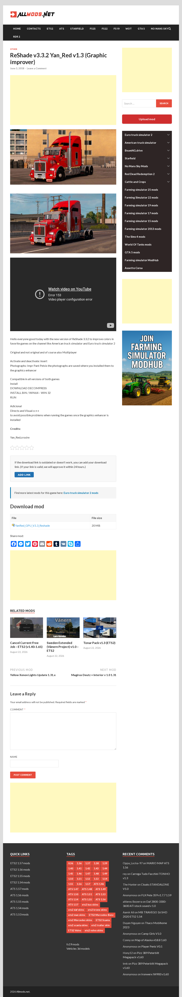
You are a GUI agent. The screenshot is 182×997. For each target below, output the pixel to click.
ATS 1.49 (101, 889)
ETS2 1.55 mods (20, 876)
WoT (128, 28)
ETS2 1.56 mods (20, 869)
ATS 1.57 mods (19, 888)
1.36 (79, 863)
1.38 (96, 863)
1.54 (104, 878)
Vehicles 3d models (78, 948)
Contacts (34, 28)
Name (13, 756)
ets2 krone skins (97, 909)
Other (13, 49)
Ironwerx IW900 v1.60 (155, 974)
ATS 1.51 (87, 894)
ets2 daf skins (76, 909)
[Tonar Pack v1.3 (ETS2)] (99, 638)
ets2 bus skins (90, 904)
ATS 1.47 (73, 889)
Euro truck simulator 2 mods (81, 492)
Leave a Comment (37, 68)
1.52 (87, 878)
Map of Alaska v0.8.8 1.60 (150, 940)
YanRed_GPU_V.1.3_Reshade (32, 525)
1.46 (79, 873)
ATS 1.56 (101, 899)
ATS (61, 28)
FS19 (116, 28)
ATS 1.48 (87, 889)
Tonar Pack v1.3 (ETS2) (99, 643)
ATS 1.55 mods (19, 901)
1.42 (87, 868)
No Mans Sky (159, 28)
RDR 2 (16, 36)
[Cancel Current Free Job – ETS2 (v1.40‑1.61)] (26, 638)
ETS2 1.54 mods (20, 882)
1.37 (87, 863)
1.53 (96, 878)
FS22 (105, 28)
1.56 (79, 884)
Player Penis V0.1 (151, 946)
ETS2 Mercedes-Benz (101, 915)
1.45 (70, 873)
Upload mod (147, 119)
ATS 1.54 (73, 899)
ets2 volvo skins (94, 930)
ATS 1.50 (73, 894)
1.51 (79, 878)
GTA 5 (141, 28)
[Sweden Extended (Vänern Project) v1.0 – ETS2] (63, 638)
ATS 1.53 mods (19, 914)
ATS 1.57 (73, 904)
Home (17, 28)
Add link (24, 474)
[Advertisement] (63, 100)
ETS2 (50, 28)
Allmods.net (23, 991)
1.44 (104, 868)
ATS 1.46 (99, 884)
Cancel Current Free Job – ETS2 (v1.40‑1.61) (26, 645)
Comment (17, 709)
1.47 (87, 873)
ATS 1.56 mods (19, 895)
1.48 (96, 873)
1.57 (87, 884)
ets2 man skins (76, 915)
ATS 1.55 (87, 899)
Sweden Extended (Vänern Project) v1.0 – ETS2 (63, 647)
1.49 (104, 873)
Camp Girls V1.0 (151, 933)
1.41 (79, 868)
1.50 (70, 878)
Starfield (77, 28)
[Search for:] (147, 103)
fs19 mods (72, 944)
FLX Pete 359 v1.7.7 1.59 (156, 895)
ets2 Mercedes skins (80, 920)
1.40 (70, 868)
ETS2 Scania (103, 920)
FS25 (93, 28)
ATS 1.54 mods (19, 908)
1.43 (96, 868)
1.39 (104, 863)
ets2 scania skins (78, 925)
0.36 (70, 863)
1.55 (70, 884)
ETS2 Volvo (74, 930)
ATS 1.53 (101, 894)
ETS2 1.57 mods (20, 863)
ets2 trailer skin (100, 925)
